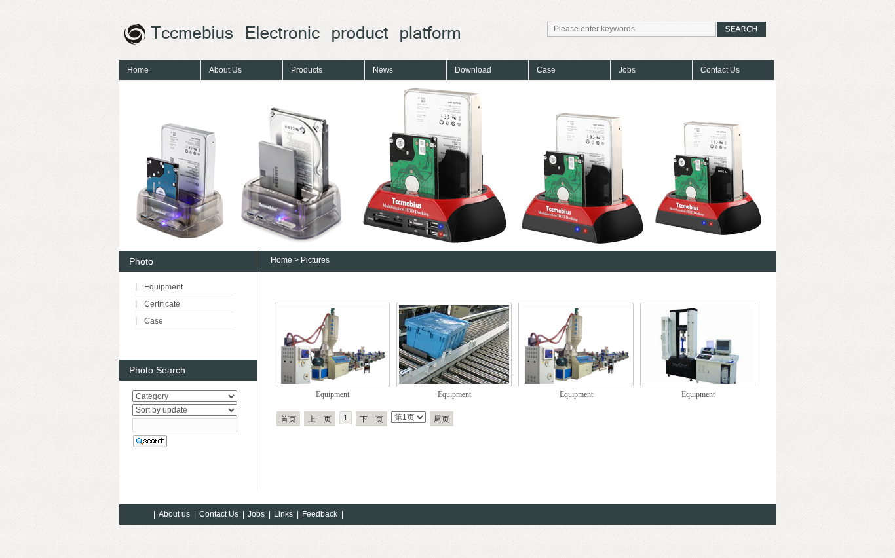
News (383, 70)
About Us (225, 70)
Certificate (162, 303)
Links (283, 514)
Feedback (319, 514)
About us (174, 514)
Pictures (315, 260)
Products (306, 70)
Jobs (627, 70)
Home (138, 70)
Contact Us (720, 70)
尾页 (441, 419)
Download (473, 70)
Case (546, 70)
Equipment (332, 394)
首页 (288, 419)
